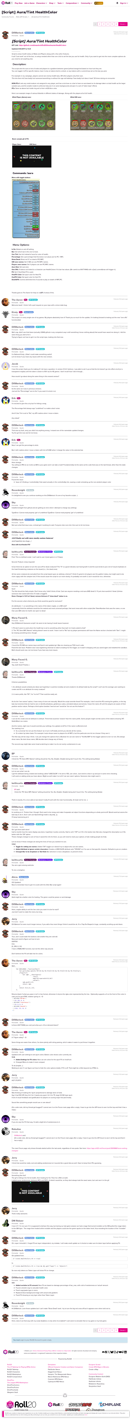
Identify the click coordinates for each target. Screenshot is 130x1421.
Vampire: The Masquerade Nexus (59, 1374)
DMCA (54, 1351)
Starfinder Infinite (95, 1381)
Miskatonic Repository (96, 1384)
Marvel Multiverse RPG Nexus (58, 1377)
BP (13, 753)
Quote (22, 36)
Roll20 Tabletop (12, 1369)
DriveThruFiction (13, 1387)
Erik (14, 398)
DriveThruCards (12, 1390)
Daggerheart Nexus (55, 1372)
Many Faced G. (20, 617)
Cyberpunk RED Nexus (56, 1381)
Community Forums (8, 17)
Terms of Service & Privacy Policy (42, 1351)
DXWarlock (18, 32)
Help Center (67, 1351)
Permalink (15, 36)
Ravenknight (19, 490)
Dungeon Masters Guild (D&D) (99, 1376)
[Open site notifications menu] (117, 3)
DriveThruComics (13, 1385)
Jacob (15, 363)
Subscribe (99, 3)
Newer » (123, 24)
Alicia (15, 877)
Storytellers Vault (95, 1386)
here (86, 1415)
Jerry (14, 919)
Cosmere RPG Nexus (55, 1379)
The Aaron (17, 299)
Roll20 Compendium (14, 1377)
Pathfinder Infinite (95, 1379)
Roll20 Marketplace (14, 1374)
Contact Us (60, 1351)
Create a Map (93, 1369)
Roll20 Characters (13, 1372)
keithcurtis (17, 551)
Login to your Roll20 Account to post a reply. (36, 1340)
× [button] (127, 1413)
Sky (14, 502)
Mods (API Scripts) (22, 17)
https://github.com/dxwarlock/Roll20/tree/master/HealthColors (42, 45)
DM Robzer (17, 1220)
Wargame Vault (12, 1392)
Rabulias (16, 1129)
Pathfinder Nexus (54, 1369)
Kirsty (15, 312)
